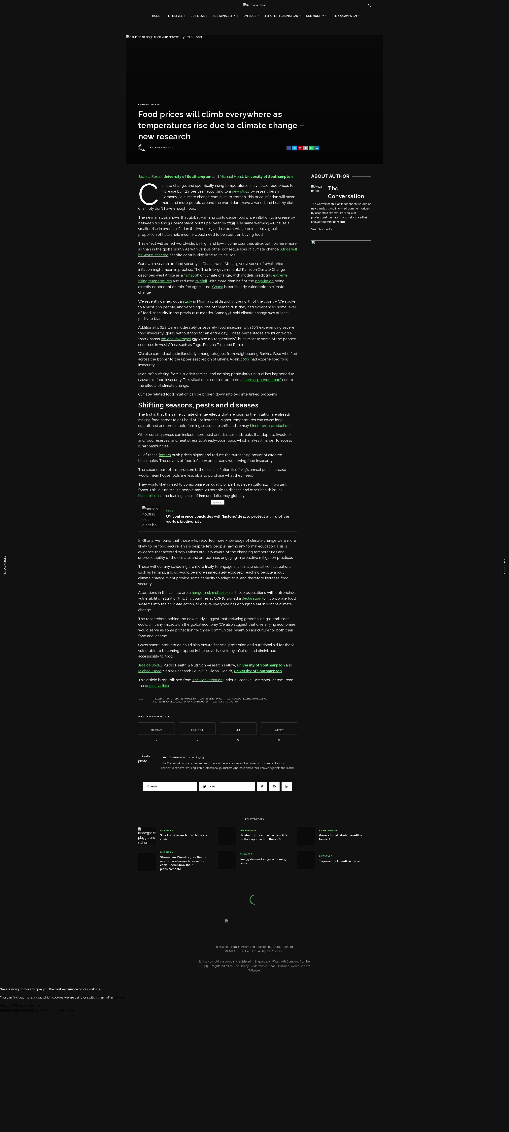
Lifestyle (325, 856)
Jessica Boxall (150, 176)
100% (245, 359)
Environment (249, 830)
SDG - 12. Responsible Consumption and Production (181, 702)
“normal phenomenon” (262, 380)
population (264, 281)
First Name (27, 1090)
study (187, 301)
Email (53, 1088)
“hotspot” (191, 275)
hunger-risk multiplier (210, 592)
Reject (16, 1010)
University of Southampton (187, 176)
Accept (5, 1010)
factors (165, 455)
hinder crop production (269, 426)
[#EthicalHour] (254, 5)
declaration (251, 598)
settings (119, 997)
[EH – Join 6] (341, 275)
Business (166, 830)
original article (157, 686)
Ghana (217, 287)
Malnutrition (148, 496)
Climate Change (149, 104)
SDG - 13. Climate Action (225, 702)
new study (241, 191)
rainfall (201, 281)
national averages (176, 339)
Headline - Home (162, 699)
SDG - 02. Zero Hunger (211, 699)
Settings (28, 1010)
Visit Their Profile (322, 229)
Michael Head (231, 176)
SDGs (169, 510)
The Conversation (163, 147)
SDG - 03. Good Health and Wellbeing (247, 699)
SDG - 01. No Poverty (185, 699)
